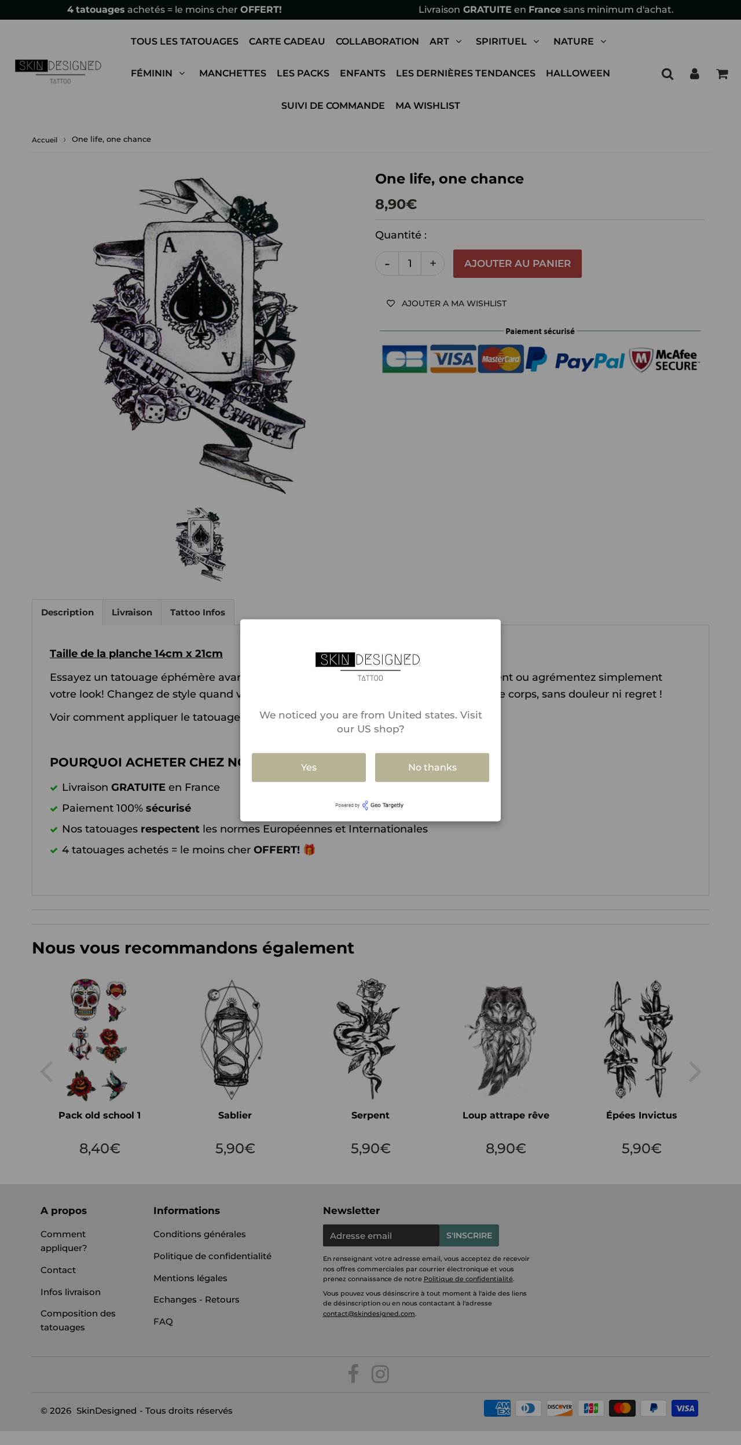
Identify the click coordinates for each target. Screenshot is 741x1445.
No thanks (432, 767)
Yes (309, 767)
